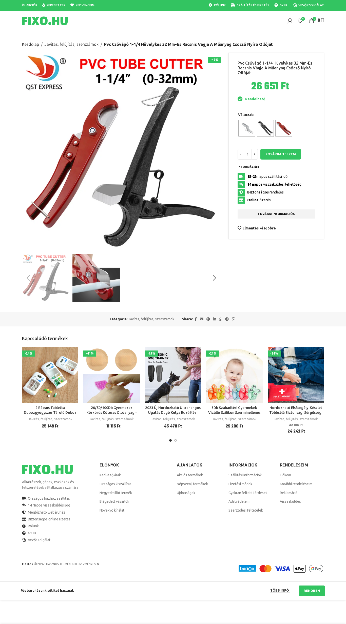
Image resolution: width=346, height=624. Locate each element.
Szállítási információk (245, 475)
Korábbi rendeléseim (296, 484)
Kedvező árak (110, 475)
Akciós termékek (190, 475)
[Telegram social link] (227, 319)
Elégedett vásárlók (114, 501)
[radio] (247, 128)
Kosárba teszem (280, 154)
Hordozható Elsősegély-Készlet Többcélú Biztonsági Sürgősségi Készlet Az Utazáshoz (295, 413)
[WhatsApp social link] (221, 319)
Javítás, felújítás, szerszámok (72, 44)
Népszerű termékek (192, 484)
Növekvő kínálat (112, 510)
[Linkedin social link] (215, 319)
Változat (245, 115)
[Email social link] (201, 319)
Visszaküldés (290, 501)
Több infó (280, 590)
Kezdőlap (30, 44)
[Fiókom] (290, 21)
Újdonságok (186, 493)
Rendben (312, 590)
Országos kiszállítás (115, 484)
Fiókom (285, 475)
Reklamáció (289, 493)
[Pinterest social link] (208, 319)
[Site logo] (45, 20)
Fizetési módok (240, 484)
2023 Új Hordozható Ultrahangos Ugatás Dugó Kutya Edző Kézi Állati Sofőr (173, 413)
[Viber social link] (233, 319)
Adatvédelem (238, 501)
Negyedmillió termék (116, 493)
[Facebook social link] (195, 319)
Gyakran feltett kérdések (247, 493)
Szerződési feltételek (245, 510)
